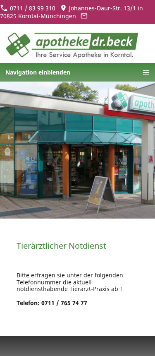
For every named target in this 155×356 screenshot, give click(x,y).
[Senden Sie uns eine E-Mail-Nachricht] (84, 16)
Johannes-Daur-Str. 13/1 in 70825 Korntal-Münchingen (71, 12)
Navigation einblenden (37, 72)
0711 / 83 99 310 (31, 8)
